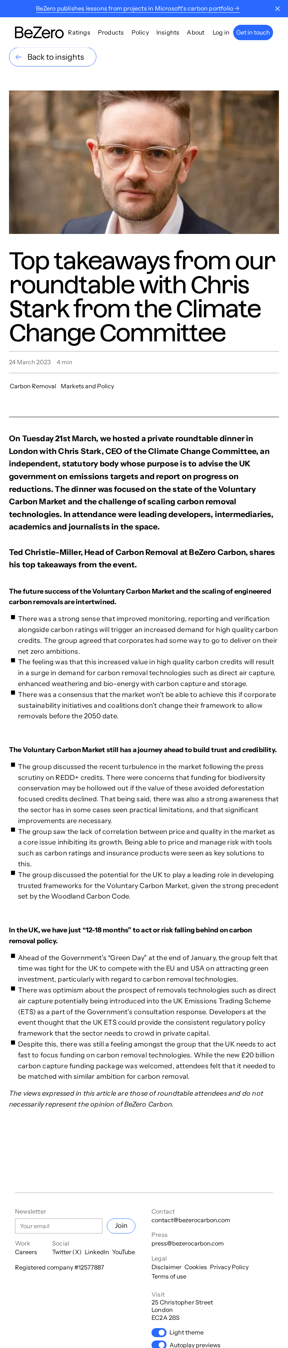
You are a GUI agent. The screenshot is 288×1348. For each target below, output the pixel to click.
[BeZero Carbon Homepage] (39, 32)
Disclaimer (167, 1267)
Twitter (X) (67, 1252)
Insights (168, 32)
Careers (26, 1252)
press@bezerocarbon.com (188, 1243)
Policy (140, 32)
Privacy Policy (229, 1267)
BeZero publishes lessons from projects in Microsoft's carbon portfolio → (138, 8)
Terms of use (169, 1276)
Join (121, 1225)
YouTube (123, 1252)
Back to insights (55, 57)
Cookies (195, 1267)
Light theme (187, 1332)
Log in (221, 32)
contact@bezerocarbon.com (191, 1220)
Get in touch (253, 32)
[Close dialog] (277, 8)
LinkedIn (97, 1252)
